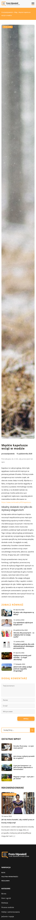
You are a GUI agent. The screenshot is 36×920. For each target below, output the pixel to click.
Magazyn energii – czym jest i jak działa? (23, 778)
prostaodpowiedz (8, 453)
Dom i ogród (6, 898)
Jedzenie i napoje (7, 916)
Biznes (3, 894)
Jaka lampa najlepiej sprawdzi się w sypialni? (24, 757)
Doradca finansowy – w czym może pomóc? (23, 747)
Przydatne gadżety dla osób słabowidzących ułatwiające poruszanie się (23, 646)
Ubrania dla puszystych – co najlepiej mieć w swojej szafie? (23, 635)
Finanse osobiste (7, 907)
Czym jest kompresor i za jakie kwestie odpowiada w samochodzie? (23, 767)
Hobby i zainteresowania (10, 912)
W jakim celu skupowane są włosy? (23, 613)
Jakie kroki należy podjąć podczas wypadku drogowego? (22, 669)
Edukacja (4, 903)
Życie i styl (8, 27)
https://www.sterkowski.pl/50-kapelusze (16, 502)
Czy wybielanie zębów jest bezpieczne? (23, 624)
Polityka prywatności (9, 877)
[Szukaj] (32, 730)
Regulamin (5, 881)
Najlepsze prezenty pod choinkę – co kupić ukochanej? (22, 657)
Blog (3, 872)
